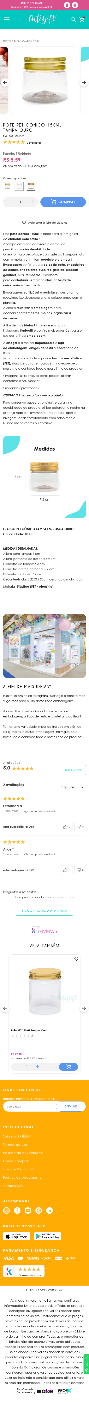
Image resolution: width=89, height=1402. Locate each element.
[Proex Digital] (65, 1390)
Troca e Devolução (19, 1169)
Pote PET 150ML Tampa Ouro (29, 1030)
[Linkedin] (49, 1210)
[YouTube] (28, 1210)
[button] (5, 82)
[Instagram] (6, 1210)
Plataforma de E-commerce (25, 1391)
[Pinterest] (38, 1210)
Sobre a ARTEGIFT (17, 1136)
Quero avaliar (73, 770)
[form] (20, 202)
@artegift (56, 696)
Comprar (67, 202)
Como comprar (16, 1161)
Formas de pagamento (22, 1177)
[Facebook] (17, 1210)
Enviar (71, 1106)
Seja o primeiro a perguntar (44, 911)
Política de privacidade (23, 1153)
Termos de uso (15, 1144)
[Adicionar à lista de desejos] (76, 959)
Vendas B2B (13, 1186)
